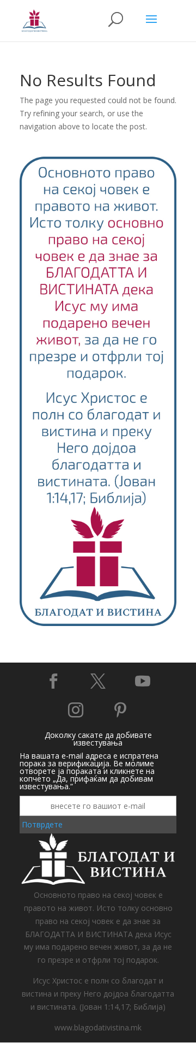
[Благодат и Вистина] (98, 624)
